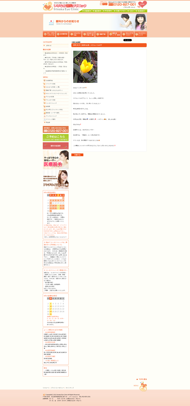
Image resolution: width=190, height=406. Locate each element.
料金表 (48, 122)
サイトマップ (70, 388)
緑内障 (48, 106)
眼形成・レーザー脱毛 (52, 113)
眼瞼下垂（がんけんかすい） (54, 90)
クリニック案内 (50, 119)
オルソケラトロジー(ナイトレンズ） (57, 93)
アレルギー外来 (50, 100)
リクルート (46, 388)
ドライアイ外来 (50, 84)
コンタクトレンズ (51, 103)
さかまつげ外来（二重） (53, 87)
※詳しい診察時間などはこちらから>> (55, 237)
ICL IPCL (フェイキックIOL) (54, 109)
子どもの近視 (50, 96)
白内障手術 (49, 80)
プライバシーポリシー (57, 388)
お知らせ (48, 45)
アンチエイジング (51, 116)
